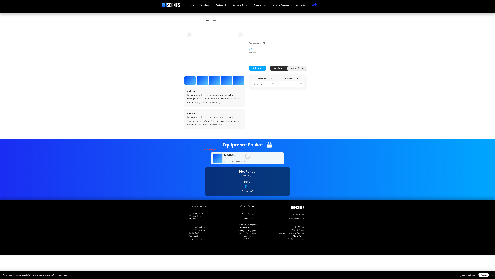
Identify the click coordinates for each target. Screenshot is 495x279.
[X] (249, 206)
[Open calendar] (273, 84)
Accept (484, 275)
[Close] (491, 275)
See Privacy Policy (60, 275)
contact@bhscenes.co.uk (294, 218)
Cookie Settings (468, 275)
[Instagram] (245, 206)
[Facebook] (241, 206)
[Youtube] (253, 206)
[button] (314, 4)
